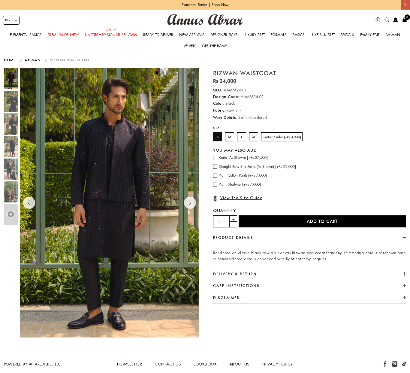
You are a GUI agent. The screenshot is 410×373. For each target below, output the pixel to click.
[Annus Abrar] (205, 19)
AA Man (392, 34)
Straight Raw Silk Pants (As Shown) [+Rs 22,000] (257, 166)
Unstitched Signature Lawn (111, 34)
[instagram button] (394, 364)
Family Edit (369, 34)
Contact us (168, 364)
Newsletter (129, 364)
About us (239, 364)
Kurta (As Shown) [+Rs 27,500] (243, 157)
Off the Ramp (214, 46)
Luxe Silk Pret (323, 34)
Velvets (190, 46)
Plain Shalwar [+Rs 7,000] (240, 184)
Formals (279, 34)
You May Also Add (235, 150)
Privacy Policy (277, 364)
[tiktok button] (404, 364)
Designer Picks (224, 34)
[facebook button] (385, 364)
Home (10, 60)
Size (217, 127)
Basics (299, 34)
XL (253, 137)
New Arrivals (191, 34)
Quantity (224, 210)
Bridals (347, 34)
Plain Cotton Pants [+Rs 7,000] (243, 175)
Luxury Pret (254, 34)
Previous (29, 203)
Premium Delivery (63, 34)
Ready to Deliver (158, 34)
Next (190, 203)
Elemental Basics (25, 34)
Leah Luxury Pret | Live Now (205, 4)
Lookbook (205, 364)
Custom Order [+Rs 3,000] (282, 137)
